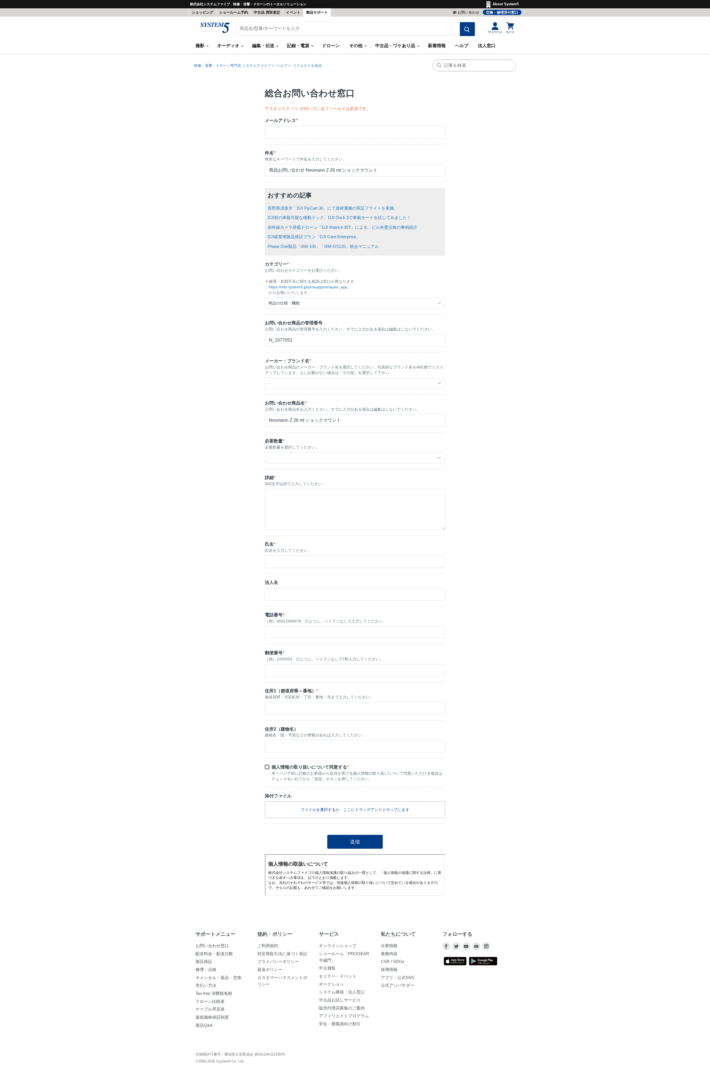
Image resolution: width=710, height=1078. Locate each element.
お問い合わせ (468, 12)
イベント (293, 12)
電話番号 (274, 614)
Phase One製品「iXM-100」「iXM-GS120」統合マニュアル (323, 246)
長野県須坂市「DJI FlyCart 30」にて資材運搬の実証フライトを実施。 (333, 208)
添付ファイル (278, 796)
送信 (355, 842)
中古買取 (327, 968)
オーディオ (228, 45)
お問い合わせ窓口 (212, 945)
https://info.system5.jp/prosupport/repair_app (308, 287)
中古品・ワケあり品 (395, 45)
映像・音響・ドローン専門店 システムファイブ (232, 65)
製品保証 (204, 961)
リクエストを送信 (307, 65)
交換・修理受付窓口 (502, 12)
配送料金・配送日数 (214, 953)
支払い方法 (206, 985)
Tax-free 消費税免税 (214, 993)
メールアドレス (281, 120)
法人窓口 (487, 45)
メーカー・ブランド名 (288, 361)
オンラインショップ (337, 945)
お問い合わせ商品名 (285, 403)
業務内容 (389, 953)
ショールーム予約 (233, 12)
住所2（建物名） (281, 729)
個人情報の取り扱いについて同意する (310, 767)
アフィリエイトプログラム (344, 1015)
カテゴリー (277, 264)
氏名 (270, 544)
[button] (355, 809)
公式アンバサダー (397, 985)
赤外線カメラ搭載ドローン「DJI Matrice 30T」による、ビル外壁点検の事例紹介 (342, 227)
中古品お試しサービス (340, 1000)
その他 (356, 45)
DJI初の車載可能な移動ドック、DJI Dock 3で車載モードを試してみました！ (339, 217)
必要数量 (274, 441)
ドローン (331, 45)
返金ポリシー (269, 969)
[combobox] (355, 303)
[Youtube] (466, 946)
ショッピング (202, 12)
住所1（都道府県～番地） (291, 690)
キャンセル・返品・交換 (218, 977)
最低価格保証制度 (212, 1017)
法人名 (271, 582)
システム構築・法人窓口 (342, 992)
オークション (331, 984)
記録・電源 (298, 45)
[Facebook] (446, 946)
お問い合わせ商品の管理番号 (294, 323)
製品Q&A (204, 1025)
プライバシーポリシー (278, 961)
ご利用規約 (267, 945)
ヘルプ (461, 45)
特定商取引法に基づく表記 (282, 953)
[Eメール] (476, 946)
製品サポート (317, 12)
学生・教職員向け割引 (340, 1023)
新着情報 (437, 45)
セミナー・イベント (337, 976)
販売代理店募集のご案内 (342, 1008)
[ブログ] (486, 946)
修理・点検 (206, 969)
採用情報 (389, 969)
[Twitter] (456, 946)
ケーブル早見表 (210, 1009)
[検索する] (467, 29)
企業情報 (389, 945)
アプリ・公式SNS (397, 977)
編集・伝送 (263, 45)
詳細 (270, 477)
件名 (270, 153)
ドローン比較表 (210, 1001)
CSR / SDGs (392, 961)
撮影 (201, 45)
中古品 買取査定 (267, 12)
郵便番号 (274, 652)
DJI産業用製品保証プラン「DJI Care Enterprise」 (314, 236)
